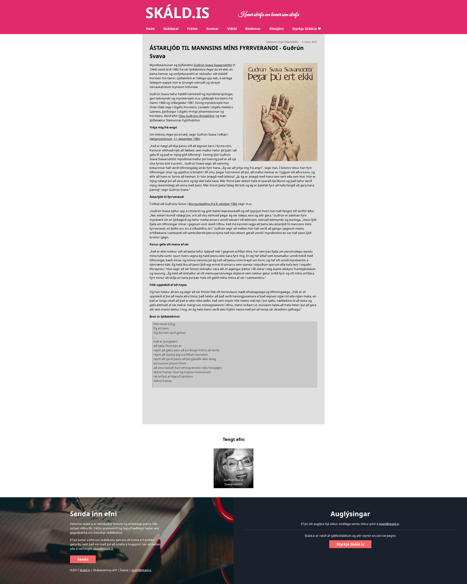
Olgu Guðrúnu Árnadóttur (196, 116)
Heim (150, 28)
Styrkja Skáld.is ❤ (306, 28)
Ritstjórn (276, 28)
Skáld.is (85, 570)
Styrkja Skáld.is (350, 544)
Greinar (212, 28)
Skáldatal (170, 28)
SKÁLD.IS (177, 12)
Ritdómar (253, 28)
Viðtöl (232, 28)
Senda (82, 559)
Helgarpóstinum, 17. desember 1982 (175, 139)
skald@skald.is (103, 549)
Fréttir (192, 28)
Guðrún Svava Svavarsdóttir (213, 65)
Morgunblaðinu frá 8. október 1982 (213, 204)
